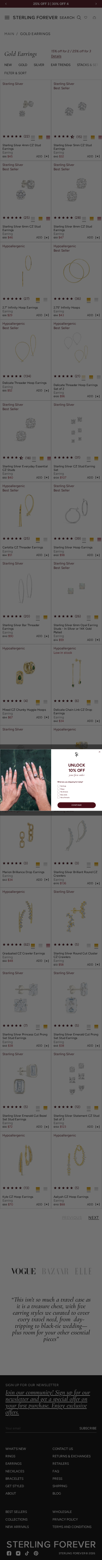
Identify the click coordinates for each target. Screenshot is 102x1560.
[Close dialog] (99, 752)
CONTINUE (76, 805)
